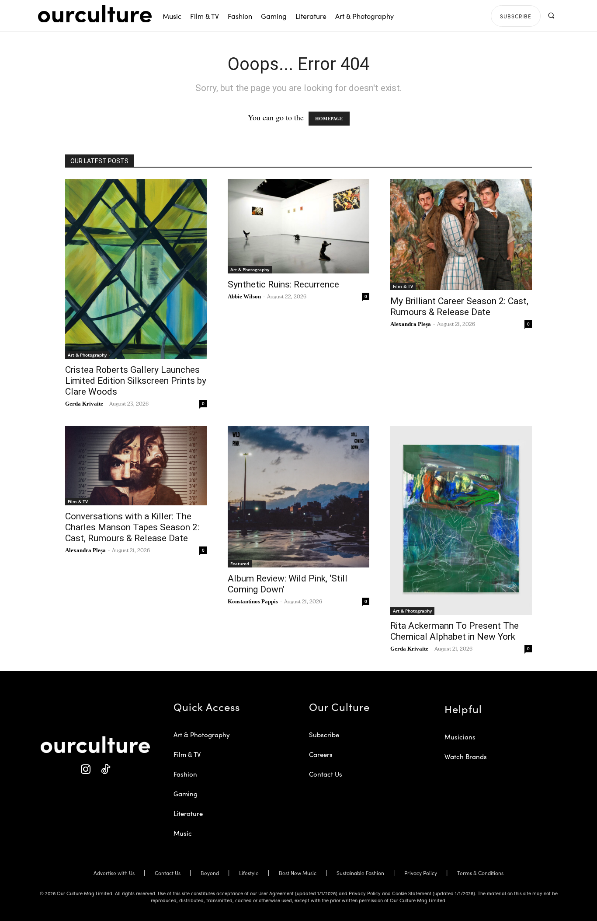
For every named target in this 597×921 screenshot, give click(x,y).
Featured (239, 563)
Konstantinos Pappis (253, 601)
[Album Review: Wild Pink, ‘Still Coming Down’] (298, 496)
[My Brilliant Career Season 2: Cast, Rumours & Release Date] (461, 234)
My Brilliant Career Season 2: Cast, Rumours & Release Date (459, 306)
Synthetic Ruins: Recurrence (283, 284)
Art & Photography (87, 355)
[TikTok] (105, 769)
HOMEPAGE (329, 118)
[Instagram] (85, 769)
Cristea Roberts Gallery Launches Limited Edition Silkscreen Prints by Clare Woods (135, 380)
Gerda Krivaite (84, 403)
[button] (551, 15)
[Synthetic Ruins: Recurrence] (298, 226)
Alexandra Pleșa (410, 324)
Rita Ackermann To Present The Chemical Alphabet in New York (454, 631)
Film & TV (403, 286)
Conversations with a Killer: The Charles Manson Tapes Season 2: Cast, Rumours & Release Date (132, 527)
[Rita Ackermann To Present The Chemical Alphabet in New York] (461, 520)
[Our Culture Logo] (95, 14)
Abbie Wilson (244, 296)
